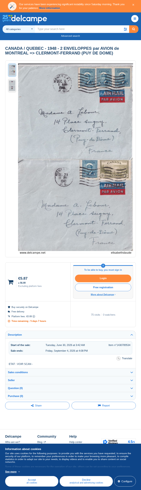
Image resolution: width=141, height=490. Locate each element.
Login (103, 278)
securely (20, 307)
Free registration (103, 287)
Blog (40, 442)
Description (15, 334)
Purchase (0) (15, 396)
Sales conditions (18, 372)
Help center (75, 442)
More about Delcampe (102, 294)
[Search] (133, 29)
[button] (125, 29)
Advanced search (70, 35)
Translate (127, 358)
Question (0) (15, 388)
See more (11, 471)
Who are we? (12, 442)
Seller (11, 380)
